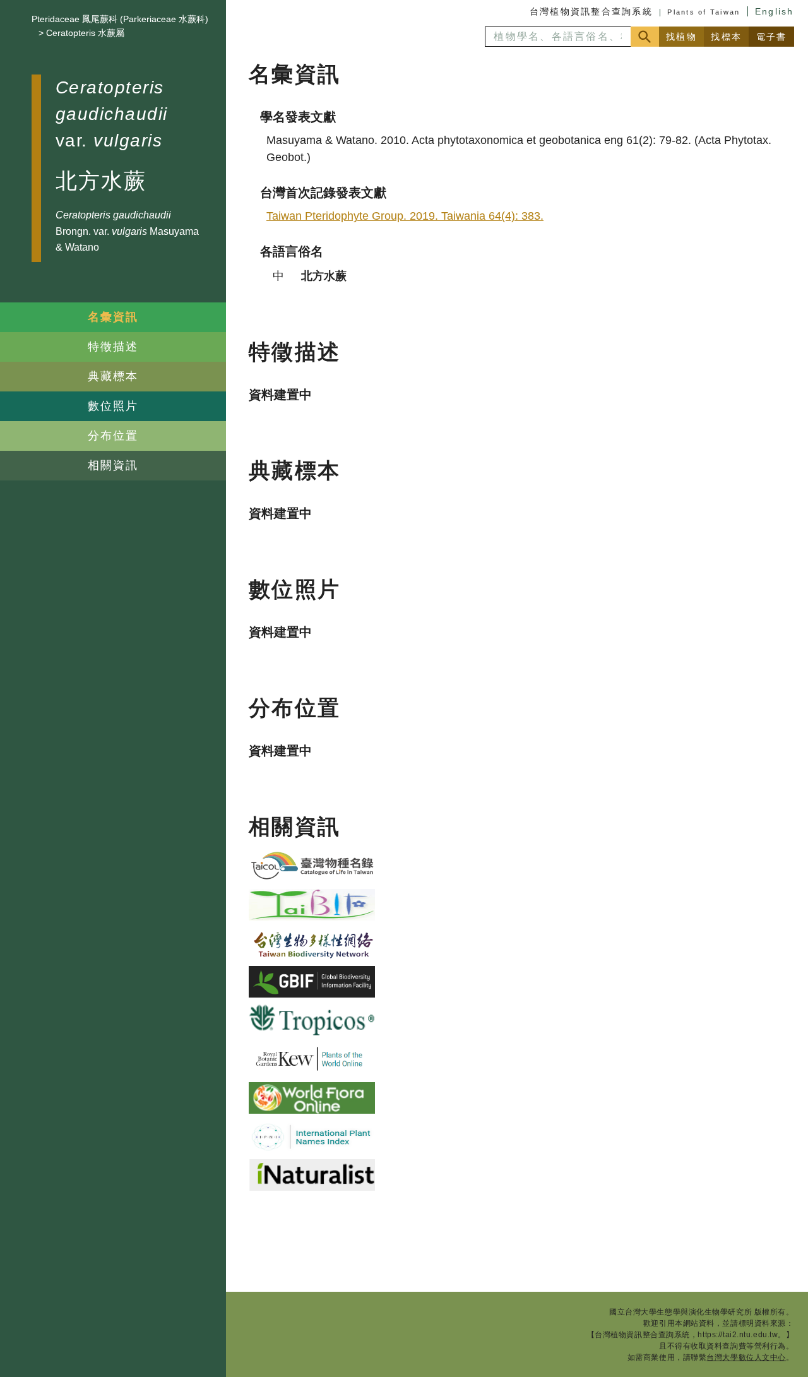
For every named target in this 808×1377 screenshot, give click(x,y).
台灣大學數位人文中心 (746, 1357)
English (774, 11)
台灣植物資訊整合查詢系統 (591, 11)
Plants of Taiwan (703, 12)
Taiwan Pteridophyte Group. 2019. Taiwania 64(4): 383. (405, 216)
